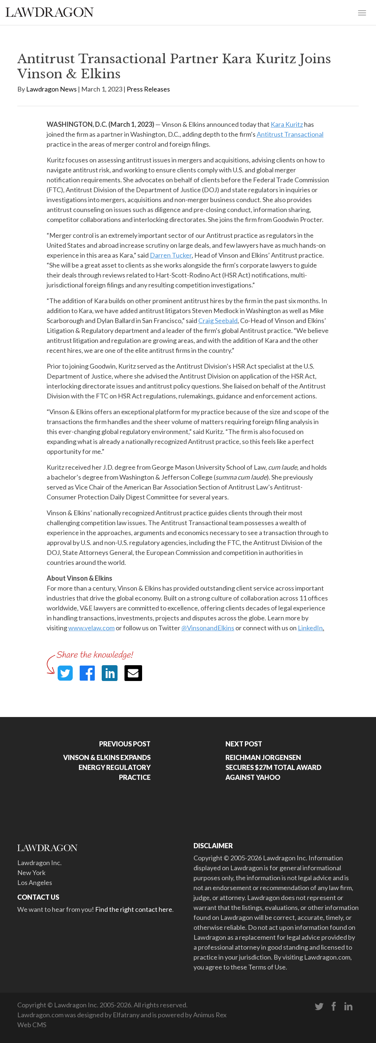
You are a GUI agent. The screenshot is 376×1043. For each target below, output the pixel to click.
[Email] (133, 673)
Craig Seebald (218, 320)
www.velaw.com (91, 628)
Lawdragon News (51, 89)
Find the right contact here (133, 909)
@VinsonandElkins (207, 628)
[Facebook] (333, 1006)
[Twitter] (319, 1006)
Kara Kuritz (287, 124)
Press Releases (148, 89)
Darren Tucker (171, 255)
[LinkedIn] (348, 1006)
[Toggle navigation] (362, 12)
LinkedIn (310, 628)
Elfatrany (126, 1015)
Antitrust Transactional (290, 134)
